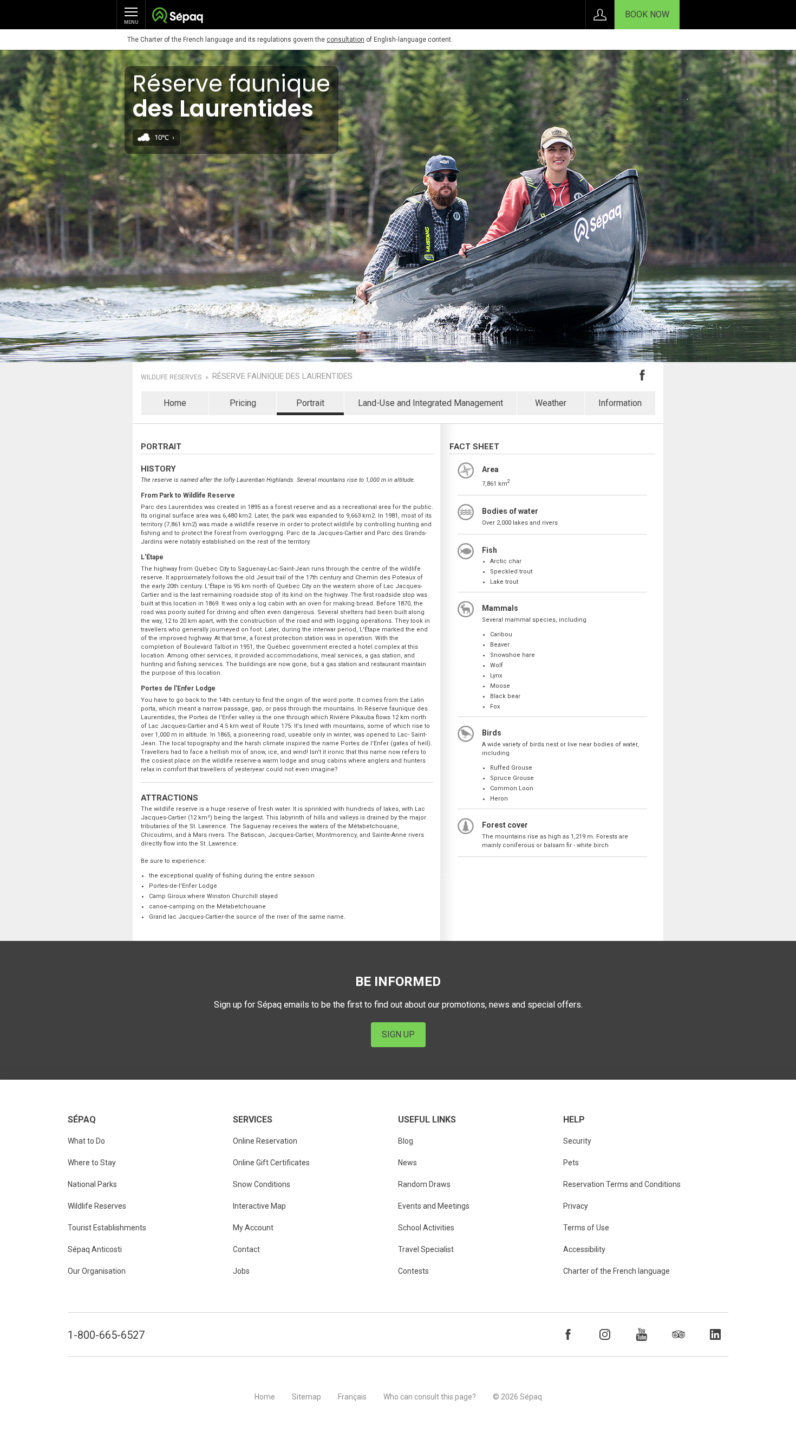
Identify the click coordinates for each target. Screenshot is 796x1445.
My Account (253, 1227)
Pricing (243, 403)
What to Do (86, 1141)
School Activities (426, 1227)
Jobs (241, 1271)
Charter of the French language (616, 1271)
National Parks (92, 1184)
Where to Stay (92, 1162)
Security (577, 1141)
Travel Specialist (426, 1249)
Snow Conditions (261, 1184)
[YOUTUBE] (642, 1334)
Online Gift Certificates (271, 1162)
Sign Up (398, 1034)
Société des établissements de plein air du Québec (177, 16)
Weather (550, 403)
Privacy (575, 1206)
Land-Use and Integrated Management (430, 403)
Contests (413, 1271)
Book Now (647, 14)
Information (620, 403)
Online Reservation (265, 1141)
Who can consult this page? (429, 1396)
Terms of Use (586, 1227)
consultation (345, 39)
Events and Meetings (433, 1206)
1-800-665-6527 (106, 1334)
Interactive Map (259, 1206)
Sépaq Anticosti (95, 1249)
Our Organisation (97, 1271)
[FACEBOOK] (568, 1334)
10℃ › (164, 137)
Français (352, 1396)
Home (175, 403)
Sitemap (306, 1396)
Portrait (310, 403)
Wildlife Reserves (171, 377)
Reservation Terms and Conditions (622, 1184)
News (407, 1162)
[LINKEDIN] (715, 1334)
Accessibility (584, 1249)
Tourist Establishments (107, 1227)
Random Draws (424, 1184)
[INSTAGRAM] (605, 1334)
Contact (246, 1249)
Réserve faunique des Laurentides (282, 376)
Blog (405, 1141)
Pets (571, 1162)
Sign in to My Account (600, 14)
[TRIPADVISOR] (678, 1334)
